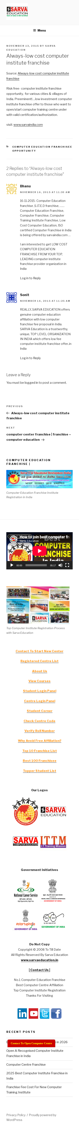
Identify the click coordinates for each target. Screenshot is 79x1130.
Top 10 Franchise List (39, 751)
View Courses (39, 681)
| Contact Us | (39, 970)
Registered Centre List (39, 661)
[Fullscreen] (67, 565)
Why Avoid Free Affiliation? (39, 741)
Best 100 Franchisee (39, 761)
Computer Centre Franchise (26, 1064)
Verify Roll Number (39, 731)
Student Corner (39, 711)
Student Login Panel (39, 691)
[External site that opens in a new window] (25, 824)
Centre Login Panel (39, 701)
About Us (39, 671)
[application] (39, 550)
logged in (31, 383)
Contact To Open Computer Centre (31, 1043)
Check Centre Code (39, 721)
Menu (41, 30)
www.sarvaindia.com (28, 125)
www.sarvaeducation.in (39, 960)
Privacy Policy (15, 1115)
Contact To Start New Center (39, 651)
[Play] (12, 565)
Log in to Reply (30, 278)
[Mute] (60, 565)
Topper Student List (39, 771)
